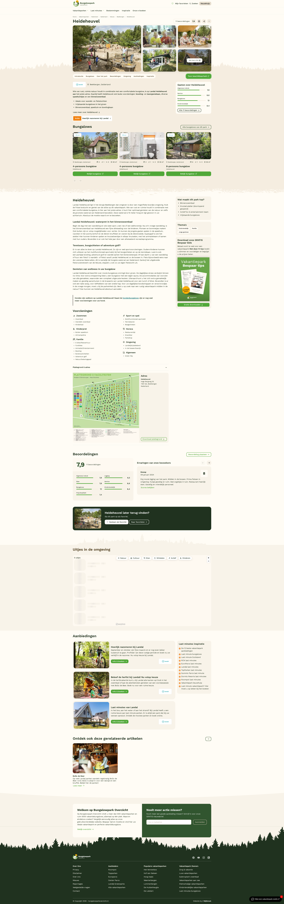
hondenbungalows (131, 298)
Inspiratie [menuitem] (126, 11)
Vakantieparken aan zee (189, 880)
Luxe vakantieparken (188, 873)
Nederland (94, 17)
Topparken (112, 873)
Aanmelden (200, 822)
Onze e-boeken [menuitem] (139, 11)
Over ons (76, 877)
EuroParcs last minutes (191, 664)
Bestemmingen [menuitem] (112, 11)
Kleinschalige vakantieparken (191, 884)
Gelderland (104, 17)
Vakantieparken (84, 17)
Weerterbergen (150, 880)
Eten (148, 558)
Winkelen (161, 558)
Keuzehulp (205, 3)
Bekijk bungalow (94, 174)
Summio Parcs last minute (192, 673)
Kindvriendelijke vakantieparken (193, 887)
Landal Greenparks (116, 884)
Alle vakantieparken (116, 887)
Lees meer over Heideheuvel (85, 112)
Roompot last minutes (191, 680)
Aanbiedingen (139, 76)
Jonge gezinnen (184, 232)
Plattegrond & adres (81, 367)
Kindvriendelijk (183, 228)
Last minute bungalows (191, 654)
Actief (173, 558)
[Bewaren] (209, 21)
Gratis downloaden (192, 305)
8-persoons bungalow (178, 166)
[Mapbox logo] (120, 624)
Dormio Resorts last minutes (193, 676)
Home (75, 17)
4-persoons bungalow (85, 166)
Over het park (102, 76)
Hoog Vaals (148, 877)
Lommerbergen (150, 884)
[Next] (209, 463)
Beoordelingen (115, 76)
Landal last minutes (189, 667)
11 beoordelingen (185, 21)
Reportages (78, 884)
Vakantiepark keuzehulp (191, 683)
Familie (194, 228)
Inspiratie (150, 76)
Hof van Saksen (150, 873)
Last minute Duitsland (191, 657)
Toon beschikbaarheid (197, 76)
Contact (76, 891)
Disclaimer (77, 873)
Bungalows (90, 76)
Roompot (112, 870)
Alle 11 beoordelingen (188, 110)
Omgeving (127, 76)
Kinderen (186, 558)
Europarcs (112, 877)
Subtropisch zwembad (189, 877)
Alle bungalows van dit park (194, 127)
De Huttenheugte (151, 887)
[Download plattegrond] (106, 407)
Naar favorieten (138, 522)
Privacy (76, 870)
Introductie (79, 76)
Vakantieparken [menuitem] (79, 11)
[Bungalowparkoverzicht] (84, 3)
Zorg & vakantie (186, 870)
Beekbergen (120, 17)
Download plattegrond (152, 439)
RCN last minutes (188, 660)
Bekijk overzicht (84, 829)
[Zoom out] (208, 561)
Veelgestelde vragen (81, 887)
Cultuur (136, 558)
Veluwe (112, 17)
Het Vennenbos (150, 870)
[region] (163, 590)
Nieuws (76, 880)
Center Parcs (113, 880)
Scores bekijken (147, 487)
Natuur (123, 558)
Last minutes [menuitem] (96, 11)
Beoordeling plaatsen (197, 454)
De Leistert (148, 891)
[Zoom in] (208, 557)
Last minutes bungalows (189, 891)
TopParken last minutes (191, 670)
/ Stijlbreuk (206, 901)
